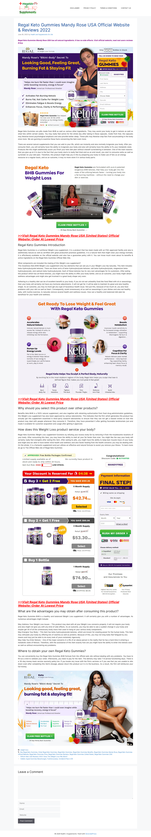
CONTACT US (126, 8)
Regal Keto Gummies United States (82, 754)
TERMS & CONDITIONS (108, 8)
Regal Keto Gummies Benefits (83, 752)
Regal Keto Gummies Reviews (58, 754)
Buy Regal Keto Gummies (29, 752)
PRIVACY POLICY (90, 8)
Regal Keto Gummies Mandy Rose (105, 752)
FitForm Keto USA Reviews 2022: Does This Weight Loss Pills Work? (43, 756)
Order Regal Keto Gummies (47, 752)
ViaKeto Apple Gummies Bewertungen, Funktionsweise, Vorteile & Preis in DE (46, 759)
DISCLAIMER (74, 8)
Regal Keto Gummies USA (103, 754)
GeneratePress (90, 834)
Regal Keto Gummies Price (38, 754)
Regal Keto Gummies (65, 752)
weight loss (24, 750)
